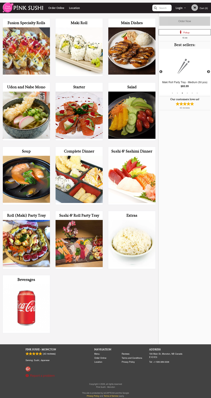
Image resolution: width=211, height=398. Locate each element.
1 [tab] (172, 93)
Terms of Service (111, 395)
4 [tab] (187, 93)
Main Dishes (132, 23)
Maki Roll (79, 23)
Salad (131, 87)
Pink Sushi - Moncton (41, 349)
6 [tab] (197, 93)
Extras (131, 215)
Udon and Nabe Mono (26, 87)
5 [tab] (192, 93)
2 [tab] (177, 93)
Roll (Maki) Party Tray (26, 215)
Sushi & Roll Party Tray (79, 215)
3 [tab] (182, 93)
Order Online (56, 8)
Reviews (125, 353)
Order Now (184, 21)
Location (74, 8)
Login (179, 8)
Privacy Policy (128, 361)
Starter (79, 87)
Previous (161, 71)
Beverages (26, 279)
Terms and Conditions (132, 357)
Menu (97, 353)
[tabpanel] (184, 72)
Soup (26, 151)
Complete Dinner (79, 151)
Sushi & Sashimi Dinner (131, 151)
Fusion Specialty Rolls (26, 23)
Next (208, 71)
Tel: (159, 361)
